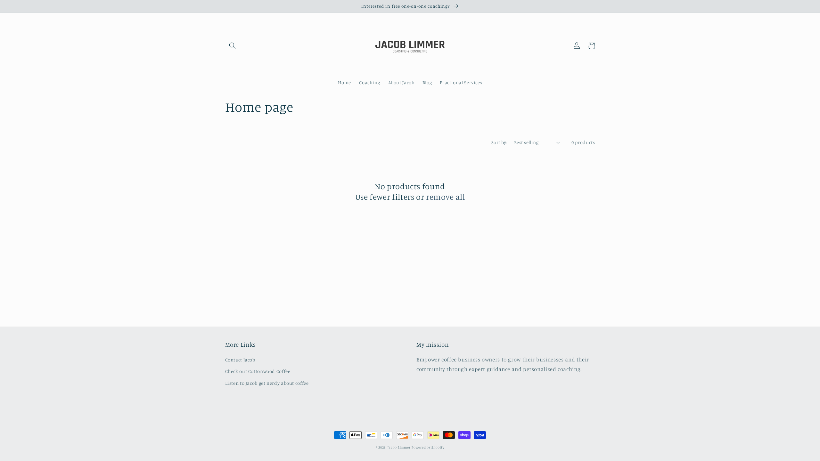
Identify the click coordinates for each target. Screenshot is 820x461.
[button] (232, 45)
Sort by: (499, 142)
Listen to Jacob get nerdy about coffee (267, 383)
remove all (445, 197)
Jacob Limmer (399, 447)
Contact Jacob (240, 359)
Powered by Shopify (428, 447)
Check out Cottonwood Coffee (258, 371)
